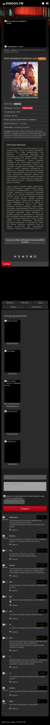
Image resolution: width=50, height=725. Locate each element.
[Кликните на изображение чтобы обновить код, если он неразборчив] (25, 498)
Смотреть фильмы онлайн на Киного (12, 3)
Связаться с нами (8, 722)
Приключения (22, 120)
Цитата (15, 530)
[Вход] (47, 3)
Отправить (25, 509)
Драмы (14, 50)
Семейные (32, 120)
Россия (14, 116)
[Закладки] (43, 3)
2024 (18, 112)
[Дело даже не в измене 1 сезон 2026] (25, 32)
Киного (7, 50)
